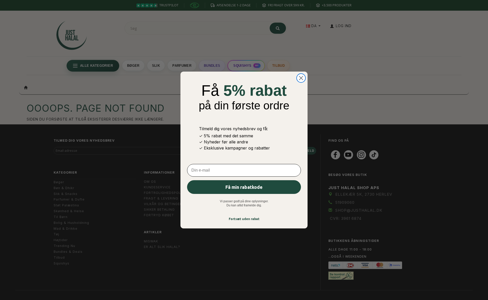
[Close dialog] (301, 78)
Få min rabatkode (244, 187)
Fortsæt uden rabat (244, 219)
